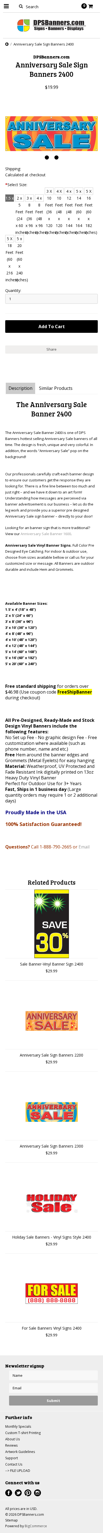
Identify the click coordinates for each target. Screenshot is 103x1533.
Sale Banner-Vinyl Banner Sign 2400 (51, 964)
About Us (12, 1439)
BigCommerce (36, 1526)
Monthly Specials (18, 1426)
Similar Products (56, 388)
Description (20, 388)
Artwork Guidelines (20, 1451)
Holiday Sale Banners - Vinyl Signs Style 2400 (51, 1237)
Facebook (8, 1492)
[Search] (21, 6)
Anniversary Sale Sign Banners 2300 (51, 1146)
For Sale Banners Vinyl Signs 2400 (52, 1328)
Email (84, 847)
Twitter (18, 1492)
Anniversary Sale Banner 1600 (46, 533)
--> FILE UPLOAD (17, 1470)
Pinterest (27, 1492)
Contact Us (13, 1464)
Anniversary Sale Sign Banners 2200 (51, 1055)
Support (11, 1458)
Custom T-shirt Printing (23, 1432)
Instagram (37, 1492)
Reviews (11, 1445)
